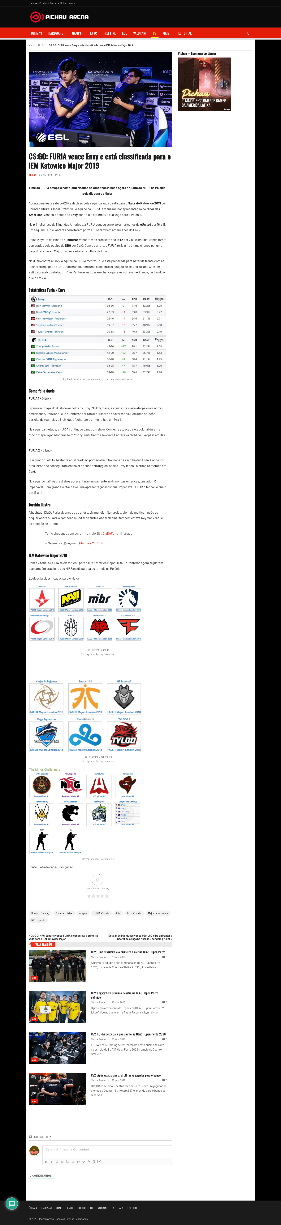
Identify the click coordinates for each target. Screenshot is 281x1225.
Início (31, 45)
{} (94, 1161)
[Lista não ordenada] (73, 1161)
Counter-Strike (64, 913)
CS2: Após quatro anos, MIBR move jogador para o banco (126, 1075)
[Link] (89, 1161)
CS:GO (41, 45)
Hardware (55, 33)
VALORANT (139, 33)
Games (76, 33)
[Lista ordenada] (67, 1161)
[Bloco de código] (83, 1161)
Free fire (109, 33)
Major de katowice (158, 913)
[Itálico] (51, 1161)
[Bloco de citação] (78, 1161)
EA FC (93, 33)
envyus (83, 913)
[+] (99, 1161)
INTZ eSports (134, 913)
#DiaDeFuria (109, 533)
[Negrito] (46, 1161)
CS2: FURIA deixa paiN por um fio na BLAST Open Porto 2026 (128, 1034)
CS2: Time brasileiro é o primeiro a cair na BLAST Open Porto (128, 951)
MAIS (166, 33)
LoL (124, 33)
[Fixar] (62, 1161)
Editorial (185, 33)
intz (118, 913)
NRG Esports (38, 920)
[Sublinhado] (57, 1161)
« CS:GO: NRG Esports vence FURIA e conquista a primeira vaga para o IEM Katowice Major (63, 937)
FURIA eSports (101, 913)
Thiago (32, 174)
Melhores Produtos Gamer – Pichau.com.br (52, 3)
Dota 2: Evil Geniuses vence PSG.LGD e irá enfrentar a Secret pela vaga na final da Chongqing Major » (140, 937)
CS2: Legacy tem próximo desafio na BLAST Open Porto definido (124, 995)
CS (154, 33)
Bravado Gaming (40, 913)
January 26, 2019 (91, 543)
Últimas (36, 33)
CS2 (34, 978)
